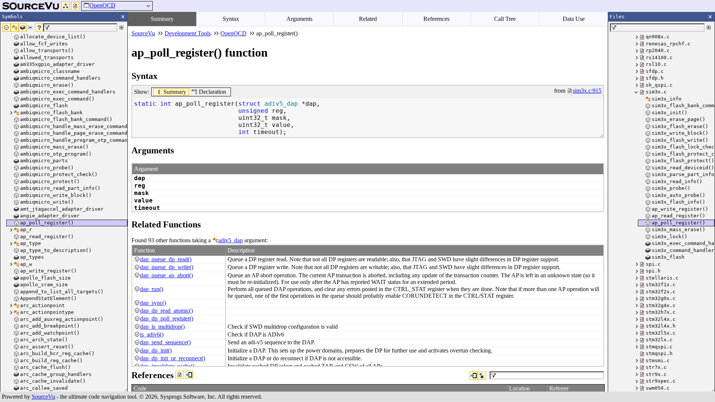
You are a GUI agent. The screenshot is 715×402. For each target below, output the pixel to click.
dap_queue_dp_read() (165, 259)
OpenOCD (102, 5)
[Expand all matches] (121, 27)
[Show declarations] (482, 375)
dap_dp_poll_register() (166, 318)
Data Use (574, 19)
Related (368, 19)
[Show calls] (474, 375)
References (436, 19)
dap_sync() (153, 303)
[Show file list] (75, 6)
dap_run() (151, 289)
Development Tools (188, 33)
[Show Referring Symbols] (189, 375)
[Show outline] (65, 6)
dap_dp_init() (156, 350)
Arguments (299, 19)
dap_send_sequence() (165, 342)
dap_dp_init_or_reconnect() (172, 358)
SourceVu (43, 396)
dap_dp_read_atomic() (166, 310)
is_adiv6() (151, 334)
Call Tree (505, 19)
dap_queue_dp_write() (166, 267)
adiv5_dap (230, 240)
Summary (162, 19)
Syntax (231, 19)
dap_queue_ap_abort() (166, 275)
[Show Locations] (179, 375)
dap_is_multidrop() (162, 326)
